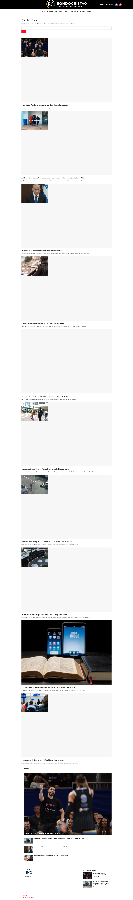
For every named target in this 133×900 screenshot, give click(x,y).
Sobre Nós (25, 893)
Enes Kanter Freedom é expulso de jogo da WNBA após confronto (44, 105)
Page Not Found (28, 16)
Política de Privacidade (28, 897)
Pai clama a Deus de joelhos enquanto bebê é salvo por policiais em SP (46, 542)
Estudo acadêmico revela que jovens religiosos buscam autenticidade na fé (48, 687)
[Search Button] (23, 31)
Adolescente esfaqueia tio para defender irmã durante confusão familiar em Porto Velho (53, 178)
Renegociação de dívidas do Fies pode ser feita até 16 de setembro (45, 469)
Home (22, 16)
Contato (25, 892)
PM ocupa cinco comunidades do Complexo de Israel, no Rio (42, 323)
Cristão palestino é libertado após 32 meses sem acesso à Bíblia (44, 396)
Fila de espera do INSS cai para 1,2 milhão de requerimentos (42, 760)
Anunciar (25, 895)
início (43, 11)
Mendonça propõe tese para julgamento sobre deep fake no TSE (44, 615)
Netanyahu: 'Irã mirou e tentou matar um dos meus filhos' (42, 251)
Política (88, 11)
